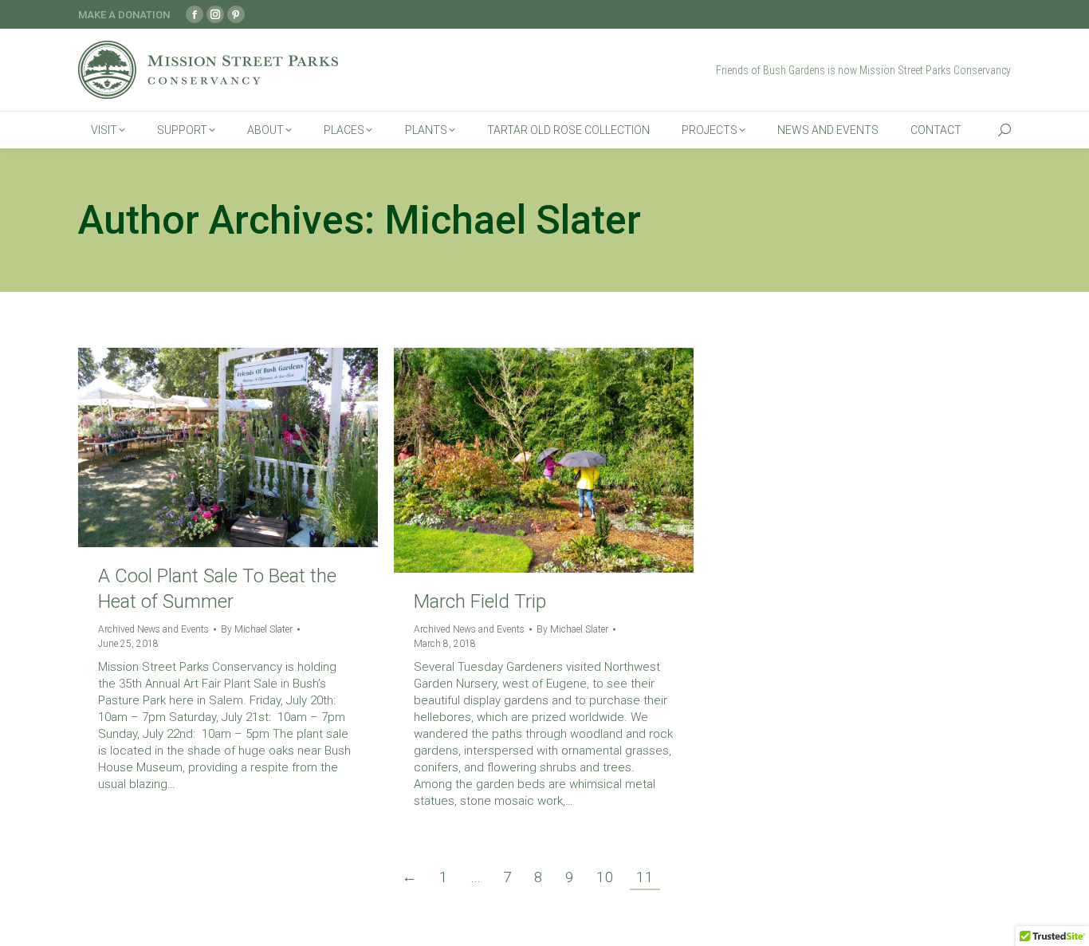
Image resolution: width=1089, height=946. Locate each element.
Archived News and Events (153, 629)
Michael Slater (512, 220)
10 (605, 877)
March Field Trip (480, 601)
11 (645, 877)
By (257, 629)
